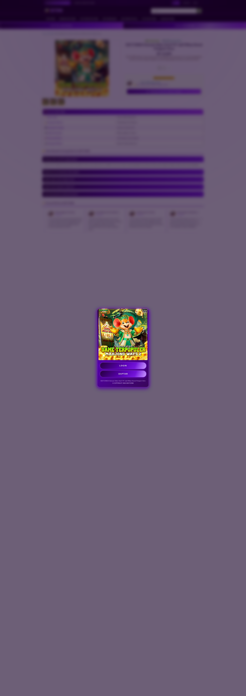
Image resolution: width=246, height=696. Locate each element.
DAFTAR (123, 374)
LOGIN (123, 366)
